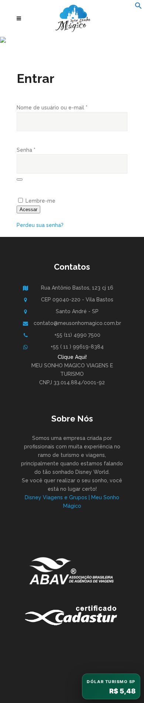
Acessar (28, 209)
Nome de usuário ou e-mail (66, 107)
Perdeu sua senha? (40, 225)
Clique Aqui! (72, 357)
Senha (40, 150)
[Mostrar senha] (20, 179)
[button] (138, 7)
